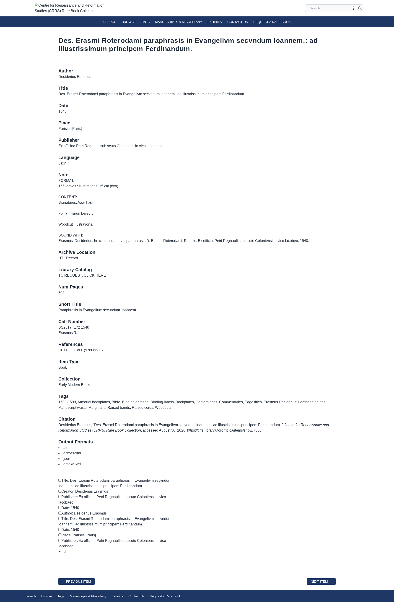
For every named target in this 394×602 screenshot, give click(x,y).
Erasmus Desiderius (280, 402)
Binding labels (162, 402)
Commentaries (231, 402)
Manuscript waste (72, 407)
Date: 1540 (70, 508)
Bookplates (185, 402)
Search (109, 22)
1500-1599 (67, 402)
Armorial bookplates (94, 402)
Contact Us (237, 22)
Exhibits (214, 22)
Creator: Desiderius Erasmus (84, 491)
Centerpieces (206, 402)
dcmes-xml (72, 453)
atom (67, 448)
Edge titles (253, 402)
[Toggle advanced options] (353, 8)
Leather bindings (311, 402)
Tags (145, 22)
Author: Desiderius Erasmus (84, 513)
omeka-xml (72, 464)
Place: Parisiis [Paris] (78, 535)
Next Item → (321, 581)
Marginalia (97, 407)
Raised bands (118, 407)
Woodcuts (163, 407)
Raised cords (142, 407)
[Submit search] (360, 8)
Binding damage (135, 402)
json (66, 459)
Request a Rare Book (272, 22)
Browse (129, 22)
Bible (116, 402)
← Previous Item (76, 581)
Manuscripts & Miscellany (178, 22)
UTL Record (68, 258)
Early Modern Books (74, 385)
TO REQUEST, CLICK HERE (82, 275)
